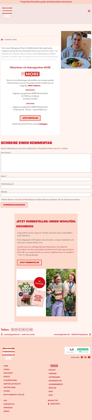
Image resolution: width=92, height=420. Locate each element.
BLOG (51, 395)
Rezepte (7, 377)
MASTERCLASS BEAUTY (12, 384)
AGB (5, 400)
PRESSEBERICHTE (55, 381)
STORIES (7, 391)
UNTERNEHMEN (54, 377)
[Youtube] (89, 357)
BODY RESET (8, 373)
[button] (12, 329)
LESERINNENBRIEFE (56, 384)
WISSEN (6, 369)
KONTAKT (52, 370)
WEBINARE (53, 373)
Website (4, 192)
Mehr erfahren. (34, 86)
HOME (6, 366)
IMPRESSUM (8, 408)
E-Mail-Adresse (7, 184)
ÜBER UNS (52, 388)
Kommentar (6, 153)
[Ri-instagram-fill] (82, 357)
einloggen (43, 124)
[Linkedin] (85, 357)
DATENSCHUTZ (9, 404)
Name (4, 176)
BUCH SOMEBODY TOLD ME (14, 395)
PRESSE (6, 411)
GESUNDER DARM (10, 380)
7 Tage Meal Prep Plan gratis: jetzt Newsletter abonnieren (46, 2)
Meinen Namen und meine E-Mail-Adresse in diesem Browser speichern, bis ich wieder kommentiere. (41, 200)
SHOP (51, 391)
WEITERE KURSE (10, 387)
